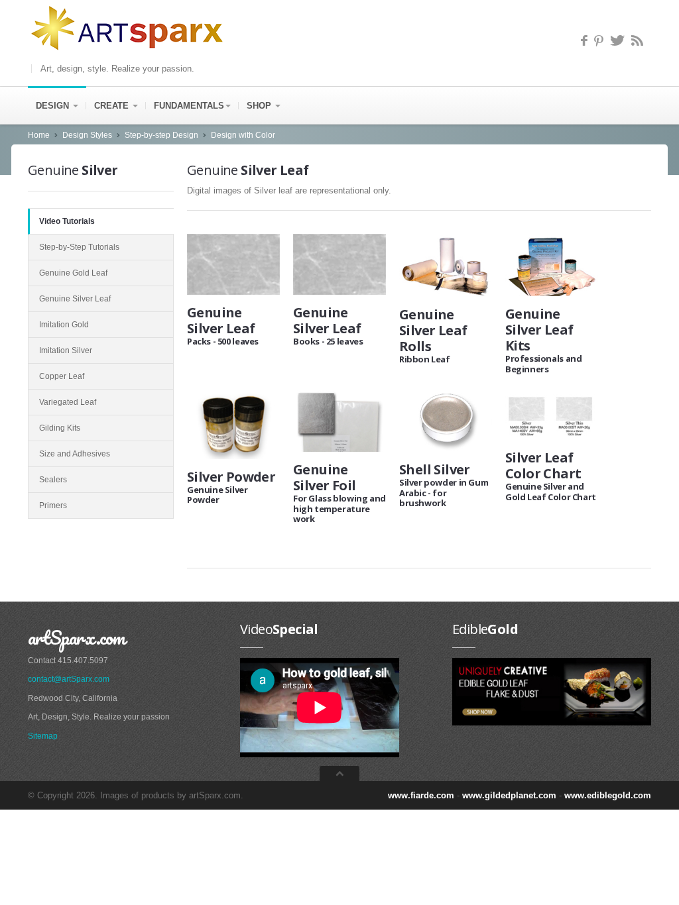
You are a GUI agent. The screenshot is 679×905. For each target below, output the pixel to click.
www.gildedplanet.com (509, 795)
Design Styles (87, 135)
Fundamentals (189, 106)
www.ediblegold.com (607, 795)
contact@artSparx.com (68, 679)
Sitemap (43, 736)
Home (39, 135)
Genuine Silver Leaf (75, 298)
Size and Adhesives (74, 453)
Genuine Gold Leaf (73, 273)
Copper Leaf (61, 376)
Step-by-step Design (161, 135)
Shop (260, 106)
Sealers (53, 479)
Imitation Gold (64, 324)
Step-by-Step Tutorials (79, 247)
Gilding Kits (59, 428)
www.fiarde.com (421, 795)
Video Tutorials (67, 221)
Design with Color (243, 135)
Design (54, 106)
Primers (53, 505)
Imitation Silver (65, 350)
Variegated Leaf (67, 402)
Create (112, 106)
